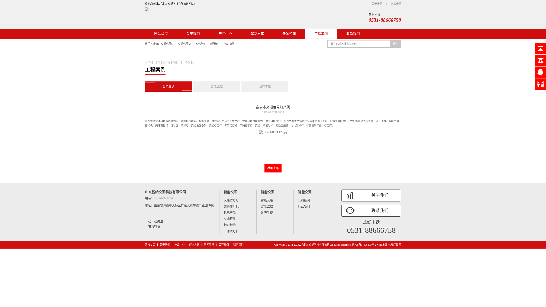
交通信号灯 (167, 43)
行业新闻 (304, 206)
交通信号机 (184, 43)
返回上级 (273, 168)
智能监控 (217, 86)
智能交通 (168, 86)
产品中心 (225, 34)
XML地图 (382, 244)
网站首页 (161, 34)
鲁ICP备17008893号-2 (364, 244)
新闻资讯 (289, 34)
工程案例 (321, 34)
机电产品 (200, 43)
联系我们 (396, 4)
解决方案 (257, 34)
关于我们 (377, 4)
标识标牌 (229, 43)
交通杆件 (215, 43)
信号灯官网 (394, 244)
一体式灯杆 (231, 231)
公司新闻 (304, 200)
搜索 (395, 43)
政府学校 (265, 86)
